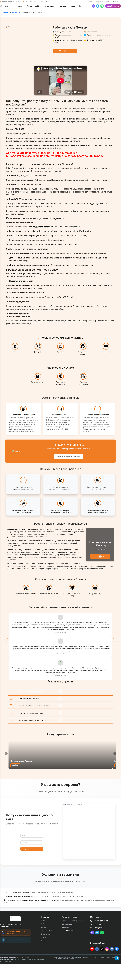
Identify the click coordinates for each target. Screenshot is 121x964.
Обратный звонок (64, 51)
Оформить (15, 765)
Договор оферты (68, 924)
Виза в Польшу (16, 12)
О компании (49, 6)
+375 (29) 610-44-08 (96, 1)
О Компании (45, 934)
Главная (6, 12)
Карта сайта (66, 927)
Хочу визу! (100, 556)
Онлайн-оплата (113, 6)
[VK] (112, 949)
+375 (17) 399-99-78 (112, 1)
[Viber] (92, 932)
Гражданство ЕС (33, 6)
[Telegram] (97, 932)
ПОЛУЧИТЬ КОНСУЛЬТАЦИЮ (68, 456)
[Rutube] (97, 949)
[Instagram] (107, 949)
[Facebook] (117, 949)
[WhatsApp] (102, 932)
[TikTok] (102, 949)
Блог (80, 6)
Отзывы (72, 6)
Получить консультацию (31, 849)
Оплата (43, 927)
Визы (20, 6)
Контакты (62, 6)
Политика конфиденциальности (73, 921)
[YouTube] (92, 949)
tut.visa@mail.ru (98, 928)
